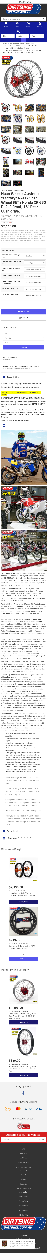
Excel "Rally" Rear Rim (10, 294)
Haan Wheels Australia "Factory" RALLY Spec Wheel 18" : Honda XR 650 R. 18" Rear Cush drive (22, 1016)
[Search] (43, 19)
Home (5, 43)
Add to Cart (24, 311)
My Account (23, 1153)
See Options (23, 902)
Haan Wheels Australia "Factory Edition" (22, 43)
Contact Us (23, 1184)
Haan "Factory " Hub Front (11, 275)
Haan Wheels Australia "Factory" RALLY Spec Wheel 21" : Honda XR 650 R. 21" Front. (22, 1068)
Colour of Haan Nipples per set (11, 262)
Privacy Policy (23, 1201)
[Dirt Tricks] (35, 933)
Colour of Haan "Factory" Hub (11, 256)
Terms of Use (23, 1196)
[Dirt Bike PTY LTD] (23, 8)
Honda (7, 48)
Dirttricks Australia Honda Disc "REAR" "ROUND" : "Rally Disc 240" (22, 947)
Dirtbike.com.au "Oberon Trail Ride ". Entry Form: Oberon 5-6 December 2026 (21, 1244)
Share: (4, 222)
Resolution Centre (23, 1162)
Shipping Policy (24, 1215)
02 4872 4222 (24, 2)
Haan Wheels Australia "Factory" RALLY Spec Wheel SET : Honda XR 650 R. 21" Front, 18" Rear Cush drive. (22, 51)
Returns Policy (23, 1206)
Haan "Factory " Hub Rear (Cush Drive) (11, 282)
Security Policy (23, 1210)
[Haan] (35, 880)
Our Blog (23, 1179)
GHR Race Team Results (23, 1189)
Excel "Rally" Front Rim (10, 288)
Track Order (23, 1158)
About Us (23, 1175)
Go (23, 40)
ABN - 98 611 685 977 (23, 1167)
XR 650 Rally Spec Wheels (20, 48)
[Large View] (6, 108)
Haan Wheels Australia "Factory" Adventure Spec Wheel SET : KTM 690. (22, 894)
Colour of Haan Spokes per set (11, 269)
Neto (31, 1250)
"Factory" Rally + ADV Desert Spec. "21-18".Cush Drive (22, 46)
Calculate (24, 347)
